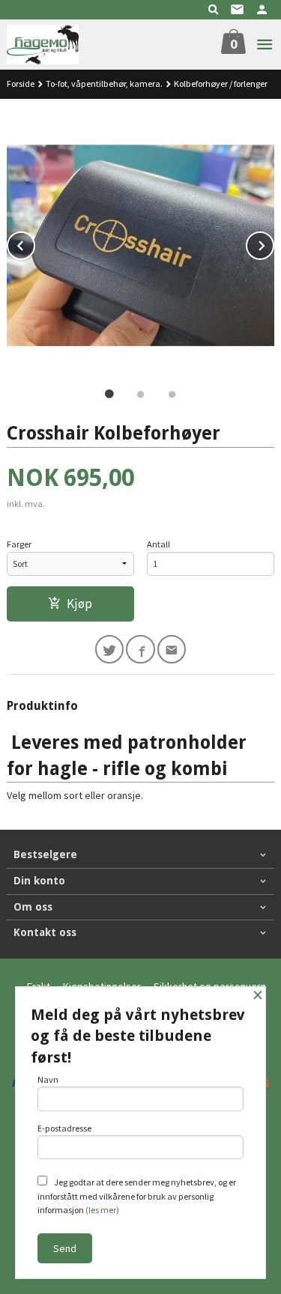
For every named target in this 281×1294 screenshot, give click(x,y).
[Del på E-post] (172, 649)
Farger (19, 544)
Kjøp (79, 603)
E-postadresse (64, 1128)
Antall (158, 544)
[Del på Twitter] (109, 649)
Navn (47, 1079)
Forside (20, 83)
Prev (34, 243)
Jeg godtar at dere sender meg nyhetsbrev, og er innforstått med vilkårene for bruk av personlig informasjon (136, 1195)
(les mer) (102, 1209)
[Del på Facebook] (140, 649)
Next (273, 243)
